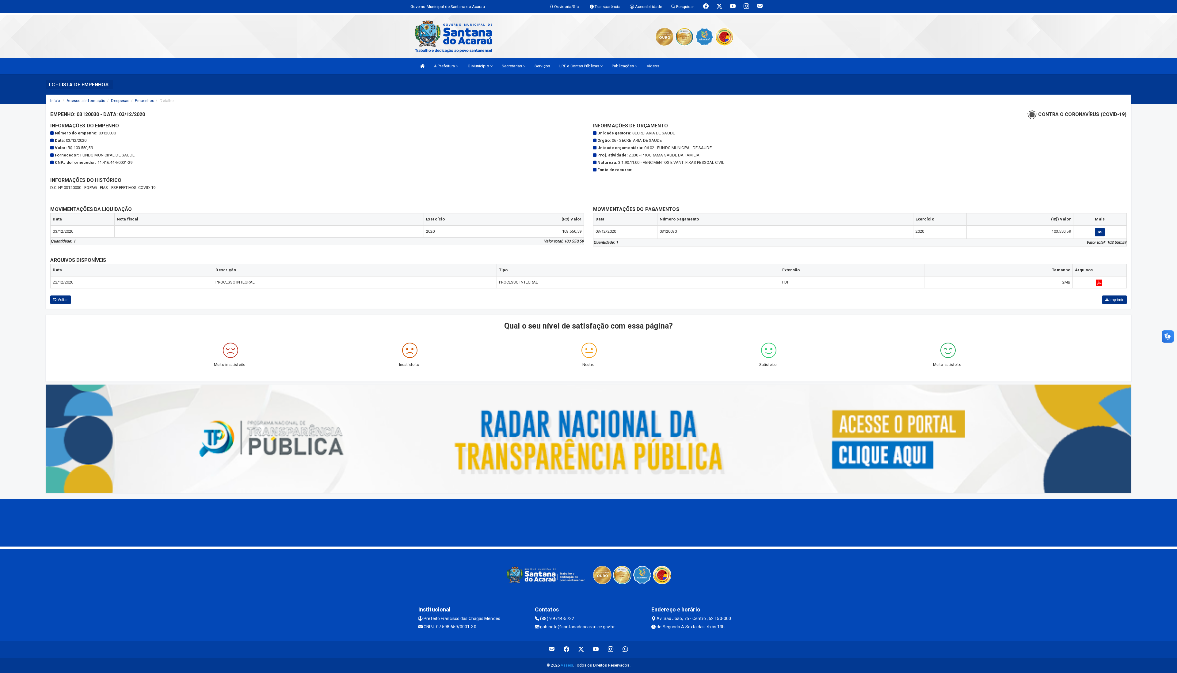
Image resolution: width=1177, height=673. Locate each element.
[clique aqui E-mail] (552, 649)
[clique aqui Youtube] (596, 649)
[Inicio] (422, 66)
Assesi (567, 665)
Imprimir (1116, 300)
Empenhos (144, 100)
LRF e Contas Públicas (579, 66)
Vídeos (653, 66)
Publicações (623, 66)
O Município (479, 66)
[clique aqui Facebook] (566, 649)
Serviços (542, 66)
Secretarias (512, 66)
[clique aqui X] (581, 649)
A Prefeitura (445, 66)
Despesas (120, 100)
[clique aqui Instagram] (610, 649)
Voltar (62, 300)
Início (55, 100)
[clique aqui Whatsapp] (625, 649)
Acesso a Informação (86, 100)
